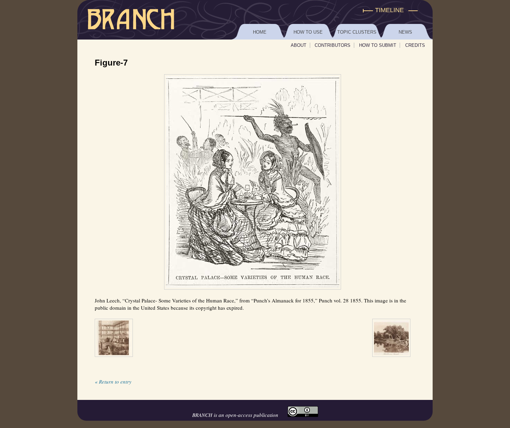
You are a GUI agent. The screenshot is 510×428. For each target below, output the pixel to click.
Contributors (332, 45)
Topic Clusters (356, 32)
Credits (415, 45)
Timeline (389, 10)
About (298, 45)
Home (259, 32)
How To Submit (377, 45)
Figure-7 (111, 62)
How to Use (308, 32)
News (405, 32)
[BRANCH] (255, 10)
